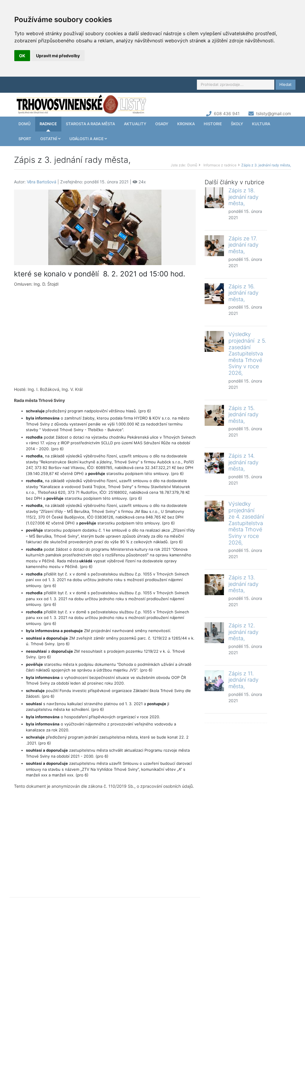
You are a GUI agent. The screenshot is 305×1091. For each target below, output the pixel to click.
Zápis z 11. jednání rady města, (243, 679)
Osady (161, 123)
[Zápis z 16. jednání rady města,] (214, 293)
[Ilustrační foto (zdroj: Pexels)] (104, 226)
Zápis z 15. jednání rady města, (243, 414)
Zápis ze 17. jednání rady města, (243, 244)
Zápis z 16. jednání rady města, (243, 292)
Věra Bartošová (41, 181)
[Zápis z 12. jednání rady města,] (214, 632)
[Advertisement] (105, 336)
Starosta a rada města (90, 123)
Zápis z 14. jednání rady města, (243, 462)
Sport (24, 138)
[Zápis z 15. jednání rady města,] (214, 415)
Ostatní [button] (49, 138)
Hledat (285, 84)
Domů (24, 123)
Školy (237, 123)
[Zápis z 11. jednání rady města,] (214, 680)
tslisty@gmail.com (273, 113)
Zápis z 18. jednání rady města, (243, 196)
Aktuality (135, 123)
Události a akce (87, 138)
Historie (213, 123)
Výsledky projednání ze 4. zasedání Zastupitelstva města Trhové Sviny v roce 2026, (246, 523)
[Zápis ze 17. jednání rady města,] (214, 245)
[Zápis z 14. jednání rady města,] (214, 463)
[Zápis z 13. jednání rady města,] (214, 584)
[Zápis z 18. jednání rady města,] (214, 197)
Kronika (186, 123)
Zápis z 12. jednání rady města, (243, 631)
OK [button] (22, 55)
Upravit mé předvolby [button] (58, 55)
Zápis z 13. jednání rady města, (243, 583)
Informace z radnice (219, 165)
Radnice (48, 123)
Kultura (261, 123)
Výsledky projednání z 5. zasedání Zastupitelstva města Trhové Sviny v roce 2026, (247, 353)
